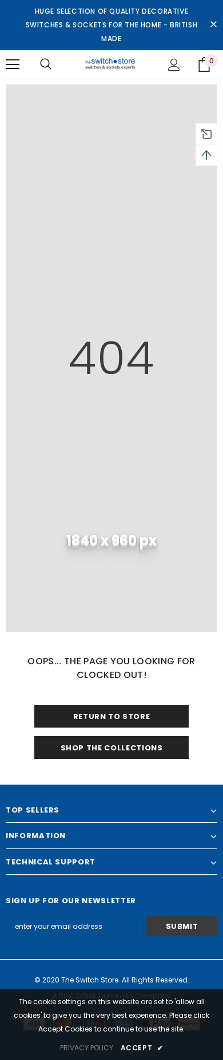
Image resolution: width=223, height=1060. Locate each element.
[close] (213, 25)
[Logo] (111, 63)
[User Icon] (174, 65)
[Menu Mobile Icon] (12, 64)
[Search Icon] (45, 64)
